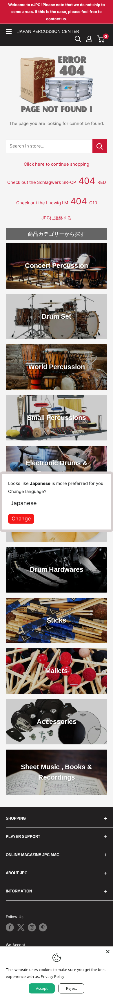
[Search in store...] (99, 146)
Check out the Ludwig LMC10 (56, 203)
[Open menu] (9, 31)
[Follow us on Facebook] (10, 927)
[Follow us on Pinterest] (43, 927)
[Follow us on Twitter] (21, 927)
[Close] (108, 952)
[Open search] (78, 39)
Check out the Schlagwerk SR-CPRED (56, 182)
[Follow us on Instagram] (32, 927)
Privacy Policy (52, 976)
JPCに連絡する (56, 218)
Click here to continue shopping (56, 164)
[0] (101, 39)
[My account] (89, 39)
